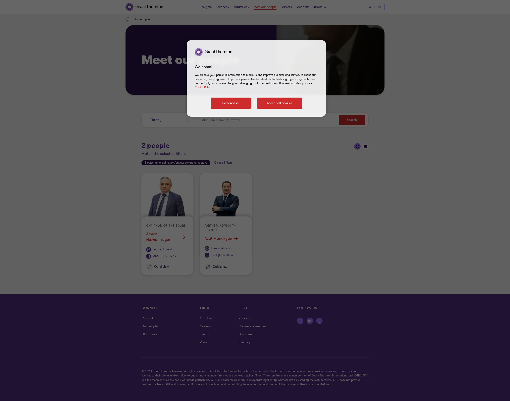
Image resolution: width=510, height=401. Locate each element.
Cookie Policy (203, 87)
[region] (256, 78)
